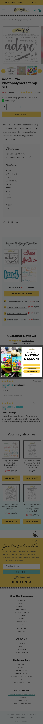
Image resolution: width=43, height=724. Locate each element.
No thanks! (31, 374)
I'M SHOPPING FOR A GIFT (32, 371)
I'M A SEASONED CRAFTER (32, 368)
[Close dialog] (41, 348)
